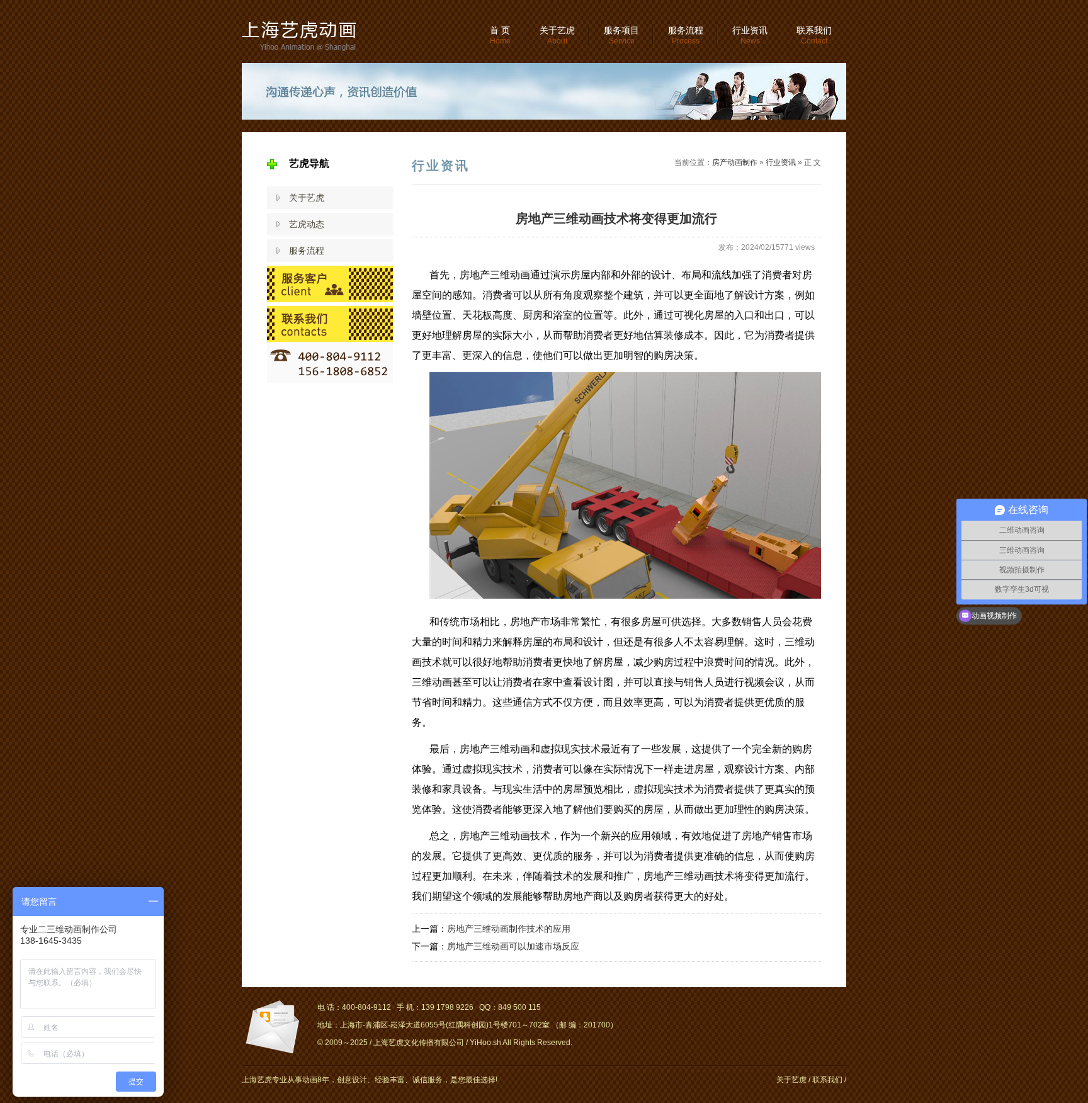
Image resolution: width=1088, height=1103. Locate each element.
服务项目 (621, 35)
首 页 (500, 35)
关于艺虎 (557, 35)
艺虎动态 (306, 224)
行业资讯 (750, 35)
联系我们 (814, 35)
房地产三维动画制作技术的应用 (508, 929)
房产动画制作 (734, 162)
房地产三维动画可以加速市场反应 (513, 946)
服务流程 (685, 35)
